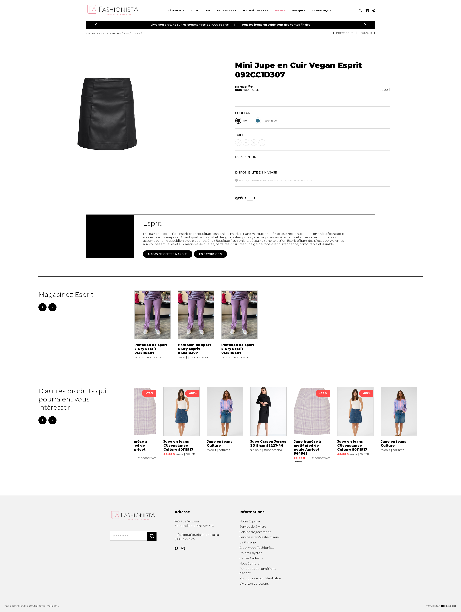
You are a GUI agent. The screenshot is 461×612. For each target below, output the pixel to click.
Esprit (251, 86)
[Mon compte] (373, 10)
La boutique (321, 10)
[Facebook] (176, 548)
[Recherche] (360, 10)
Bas (126, 33)
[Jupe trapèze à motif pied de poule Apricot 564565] (138, 425)
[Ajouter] (254, 198)
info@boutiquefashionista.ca (197, 535)
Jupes (135, 33)
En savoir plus (210, 254)
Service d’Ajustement (255, 532)
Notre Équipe (249, 521)
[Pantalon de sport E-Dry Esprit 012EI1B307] (152, 324)
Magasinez (94, 33)
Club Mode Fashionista (257, 547)
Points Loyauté (250, 553)
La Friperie (247, 542)
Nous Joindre (249, 563)
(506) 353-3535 (185, 539)
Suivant (366, 33)
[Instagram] (183, 548)
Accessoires (226, 10)
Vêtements (176, 10)
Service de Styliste (252, 526)
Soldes (279, 10)
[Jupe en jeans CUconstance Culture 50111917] (181, 425)
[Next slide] (365, 24)
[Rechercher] (152, 536)
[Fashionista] (133, 515)
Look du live (201, 10)
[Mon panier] (367, 10)
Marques (299, 10)
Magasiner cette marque (167, 254)
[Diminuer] (245, 198)
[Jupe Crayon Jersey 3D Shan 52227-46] (268, 425)
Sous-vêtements (255, 10)
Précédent (344, 33)
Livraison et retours (254, 583)
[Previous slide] (96, 24)
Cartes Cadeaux (251, 558)
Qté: (239, 198)
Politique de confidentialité (260, 578)
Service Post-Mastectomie (259, 537)
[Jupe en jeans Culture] (225, 425)
